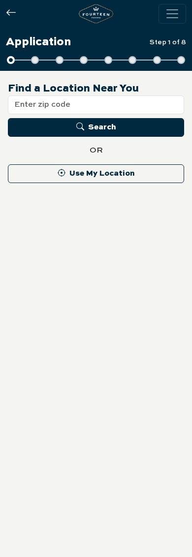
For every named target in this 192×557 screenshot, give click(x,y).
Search (102, 127)
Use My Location (102, 174)
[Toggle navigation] (172, 14)
